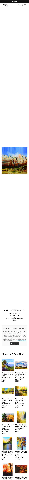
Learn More (14, 343)
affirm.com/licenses (21, 340)
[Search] (18, 5)
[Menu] (25, 5)
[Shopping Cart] (22, 5)
